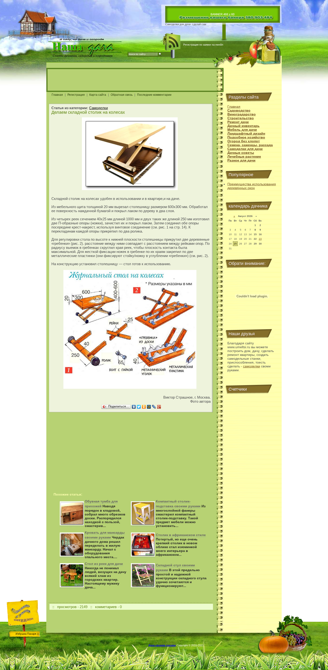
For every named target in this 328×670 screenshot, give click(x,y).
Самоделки (98, 108)
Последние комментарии (154, 94)
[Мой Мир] (149, 407)
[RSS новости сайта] (173, 42)
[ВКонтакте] (133, 407)
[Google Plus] (159, 407)
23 (260, 239)
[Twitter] (138, 407)
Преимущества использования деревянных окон (251, 186)
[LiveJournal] (154, 407)
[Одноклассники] (143, 407)
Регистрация (76, 94)
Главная (57, 94)
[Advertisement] (135, 80)
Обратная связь (122, 94)
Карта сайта (97, 94)
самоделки (251, 366)
